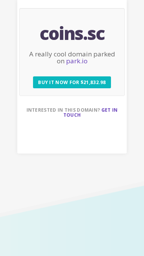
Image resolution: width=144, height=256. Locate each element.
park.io (77, 60)
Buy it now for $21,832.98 (72, 82)
